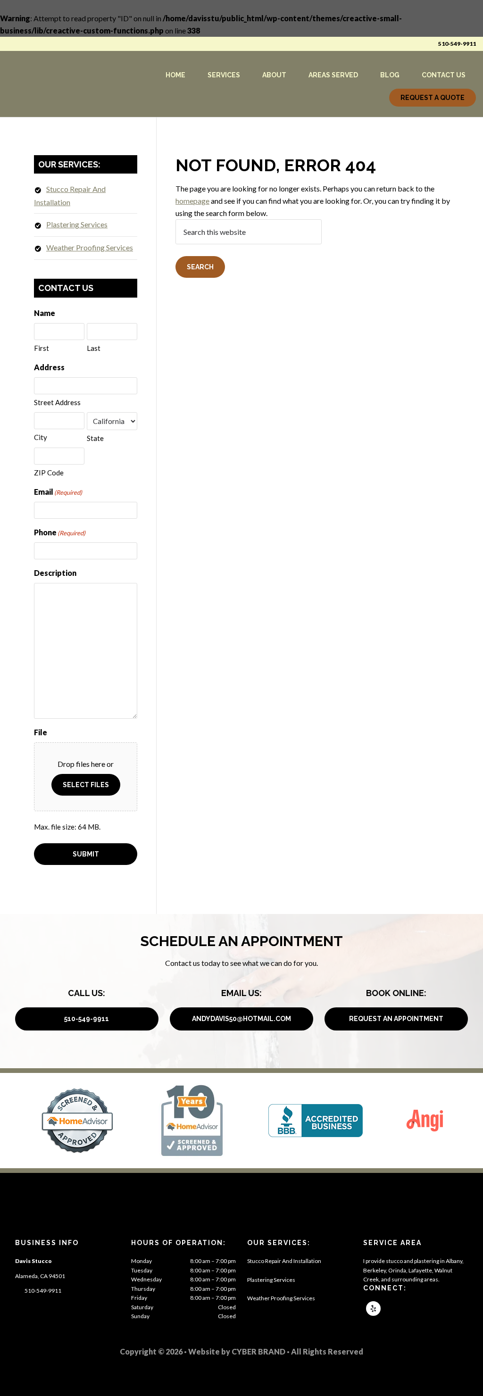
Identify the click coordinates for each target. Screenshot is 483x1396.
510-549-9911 (457, 43)
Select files (86, 785)
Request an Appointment (396, 1018)
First (41, 348)
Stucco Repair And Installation (284, 1260)
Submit (86, 854)
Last (93, 348)
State (95, 438)
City (40, 437)
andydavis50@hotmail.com (241, 1018)
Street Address (57, 402)
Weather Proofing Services (89, 247)
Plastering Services (77, 224)
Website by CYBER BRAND (236, 1351)
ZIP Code (49, 472)
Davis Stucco (65, 84)
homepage (192, 200)
